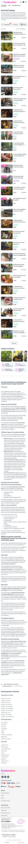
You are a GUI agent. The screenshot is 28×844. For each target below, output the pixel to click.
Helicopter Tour (5, 761)
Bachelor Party (16, 5)
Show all (14, 343)
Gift (9, 5)
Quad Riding (4, 728)
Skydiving (3, 759)
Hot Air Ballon (4, 757)
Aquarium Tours (5, 744)
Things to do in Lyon (6, 702)
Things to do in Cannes (6, 704)
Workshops (4, 763)
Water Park (4, 750)
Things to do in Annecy (6, 714)
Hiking (2, 732)
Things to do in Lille (5, 712)
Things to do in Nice (5, 700)
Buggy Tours (4, 736)
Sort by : (20, 28)
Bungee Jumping (5, 754)
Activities (4, 5)
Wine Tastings (4, 746)
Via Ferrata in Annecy (6, 738)
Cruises (3, 752)
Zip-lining (3, 726)
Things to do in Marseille (7, 706)
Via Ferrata (3, 724)
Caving (2, 730)
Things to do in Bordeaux (7, 708)
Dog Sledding (4, 722)
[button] (23, 2)
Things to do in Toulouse (7, 710)
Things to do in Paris (6, 698)
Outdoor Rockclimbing (6, 734)
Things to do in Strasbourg (7, 716)
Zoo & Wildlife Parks (6, 748)
